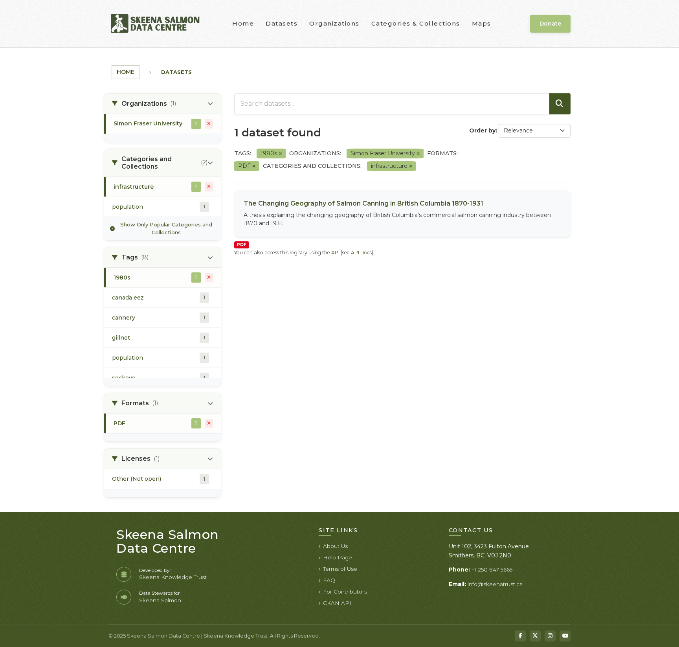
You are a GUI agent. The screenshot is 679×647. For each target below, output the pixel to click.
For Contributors (345, 591)
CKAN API (337, 603)
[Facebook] (520, 635)
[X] (535, 635)
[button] (162, 104)
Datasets (281, 23)
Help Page (337, 557)
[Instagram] (550, 635)
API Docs (361, 252)
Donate (550, 23)
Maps (481, 23)
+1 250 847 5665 (492, 569)
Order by (482, 130)
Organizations (334, 23)
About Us (335, 546)
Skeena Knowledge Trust (173, 577)
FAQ (329, 580)
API (335, 252)
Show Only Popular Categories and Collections (166, 228)
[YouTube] (565, 635)
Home (243, 23)
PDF (241, 244)
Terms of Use (340, 569)
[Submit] (560, 103)
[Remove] (280, 153)
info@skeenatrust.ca (495, 584)
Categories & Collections (415, 23)
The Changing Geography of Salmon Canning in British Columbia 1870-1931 (363, 203)
